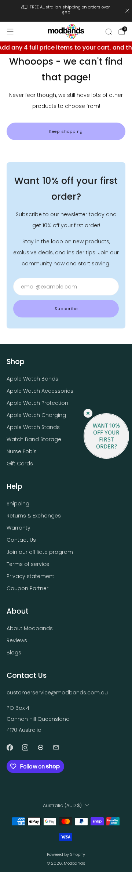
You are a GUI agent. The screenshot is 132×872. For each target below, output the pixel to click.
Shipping (18, 503)
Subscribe (66, 309)
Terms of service (28, 564)
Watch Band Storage (34, 439)
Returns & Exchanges (34, 515)
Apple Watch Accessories (40, 391)
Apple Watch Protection (37, 403)
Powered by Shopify (66, 854)
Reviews (17, 640)
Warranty (18, 527)
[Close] (88, 413)
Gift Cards (20, 463)
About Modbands (30, 628)
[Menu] (10, 31)
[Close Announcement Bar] (127, 10)
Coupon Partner (27, 588)
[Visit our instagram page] (25, 747)
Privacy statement (30, 576)
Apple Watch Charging (36, 415)
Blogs (14, 652)
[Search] (108, 31)
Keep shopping (66, 131)
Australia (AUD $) (62, 805)
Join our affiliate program (40, 552)
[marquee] (66, 47)
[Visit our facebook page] (9, 747)
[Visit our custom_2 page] (55, 747)
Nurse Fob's (22, 451)
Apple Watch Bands (32, 378)
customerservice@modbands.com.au (57, 692)
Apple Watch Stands (33, 427)
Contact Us (21, 540)
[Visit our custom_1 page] (40, 747)
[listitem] (66, 11)
